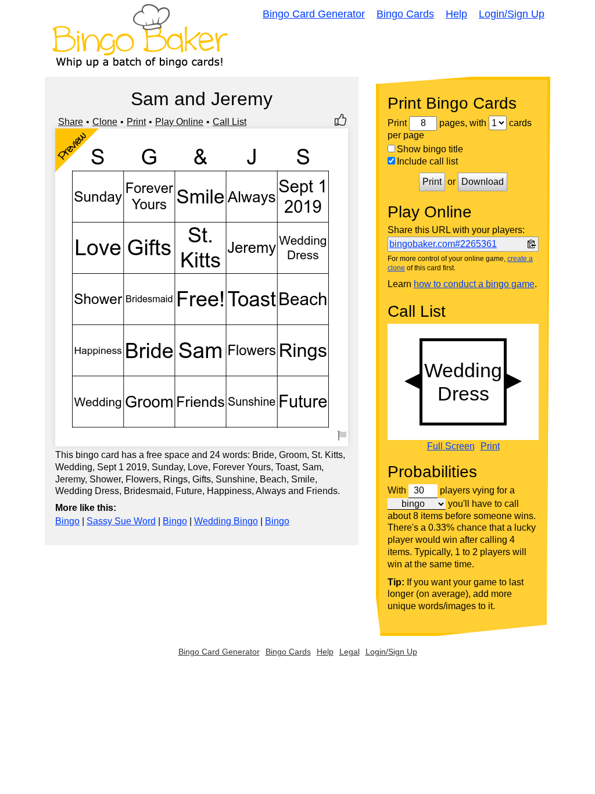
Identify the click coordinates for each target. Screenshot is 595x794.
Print (136, 122)
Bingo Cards (405, 14)
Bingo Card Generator (314, 14)
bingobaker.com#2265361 (443, 244)
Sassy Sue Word (121, 521)
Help (456, 14)
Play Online (179, 122)
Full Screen (451, 446)
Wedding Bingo (226, 521)
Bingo (67, 521)
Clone (104, 122)
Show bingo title (430, 149)
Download (482, 182)
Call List (229, 122)
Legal (349, 652)
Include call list (427, 161)
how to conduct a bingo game (474, 284)
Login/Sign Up (511, 14)
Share (70, 122)
